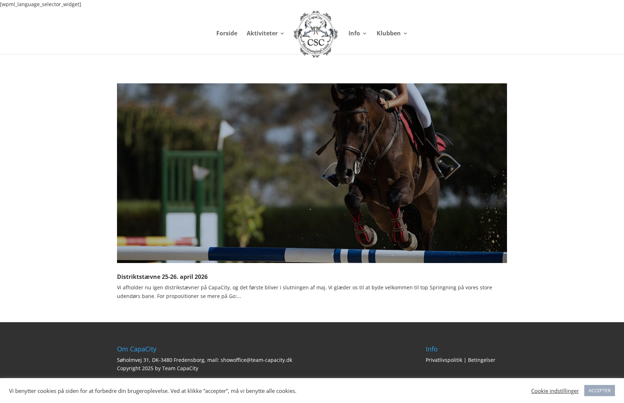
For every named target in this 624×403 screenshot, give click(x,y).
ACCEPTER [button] (600, 390)
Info (354, 34)
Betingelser (481, 359)
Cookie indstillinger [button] (555, 390)
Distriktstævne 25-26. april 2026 (162, 277)
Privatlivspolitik (444, 359)
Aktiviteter (262, 34)
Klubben (389, 34)
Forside (226, 34)
